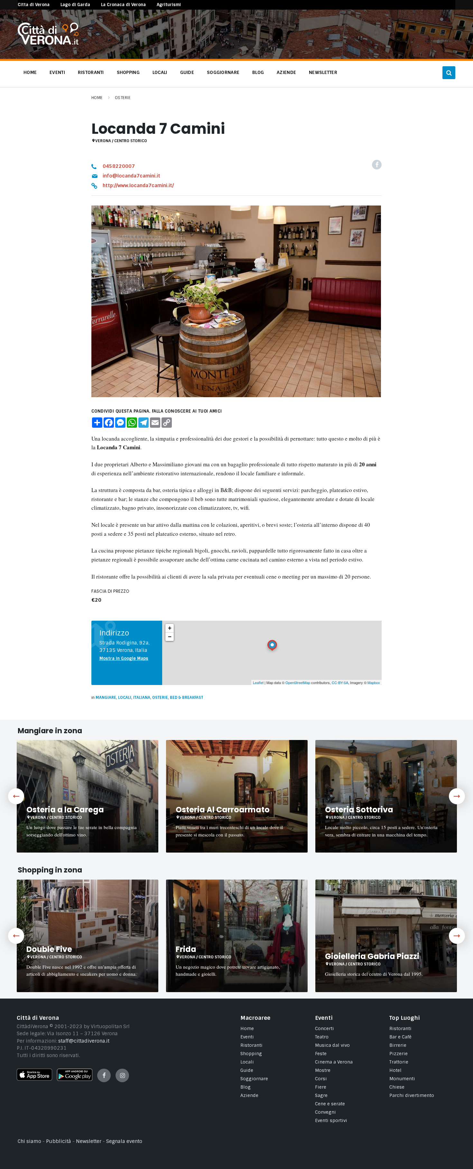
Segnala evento (124, 1141)
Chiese (396, 1087)
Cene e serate (330, 1104)
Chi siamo (29, 1141)
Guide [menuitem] (187, 72)
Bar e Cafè (400, 1037)
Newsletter (88, 1141)
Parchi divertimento (411, 1095)
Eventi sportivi (331, 1120)
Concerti (324, 1028)
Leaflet (258, 682)
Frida (186, 949)
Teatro (322, 1037)
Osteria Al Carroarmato (223, 809)
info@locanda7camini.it (131, 176)
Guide (246, 1070)
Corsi (321, 1079)
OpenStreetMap (297, 682)
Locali (124, 697)
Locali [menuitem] (160, 72)
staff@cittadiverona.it (83, 1041)
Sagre (321, 1095)
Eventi (247, 1037)
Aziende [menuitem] (286, 72)
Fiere (320, 1087)
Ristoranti (251, 1045)
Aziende (249, 1095)
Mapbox (373, 682)
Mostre (322, 1070)
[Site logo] (48, 43)
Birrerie (397, 1045)
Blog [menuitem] (258, 72)
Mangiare (106, 697)
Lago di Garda (75, 4)
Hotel (395, 1070)
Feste (321, 1053)
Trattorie (398, 1062)
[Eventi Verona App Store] (34, 1079)
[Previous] (16, 796)
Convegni (325, 1112)
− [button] (170, 636)
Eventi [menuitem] (57, 72)
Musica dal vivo (332, 1045)
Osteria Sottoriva (359, 809)
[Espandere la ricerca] (448, 72)
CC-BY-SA (340, 682)
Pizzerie (398, 1053)
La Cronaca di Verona (123, 4)
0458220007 (119, 166)
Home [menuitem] (30, 72)
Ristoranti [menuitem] (91, 72)
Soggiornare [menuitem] (223, 72)
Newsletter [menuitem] (323, 72)
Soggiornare (254, 1079)
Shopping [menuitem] (128, 72)
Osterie (122, 97)
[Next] (457, 796)
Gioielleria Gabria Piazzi (372, 956)
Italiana (141, 697)
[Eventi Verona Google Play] (74, 1079)
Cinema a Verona (334, 1062)
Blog (245, 1087)
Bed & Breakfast (186, 697)
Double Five (49, 949)
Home (97, 97)
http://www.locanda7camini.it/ (138, 185)
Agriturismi (169, 4)
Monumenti (402, 1079)
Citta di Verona (34, 4)
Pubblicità (58, 1141)
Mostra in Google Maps (123, 658)
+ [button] (170, 628)
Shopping (251, 1053)
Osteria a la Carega (65, 809)
